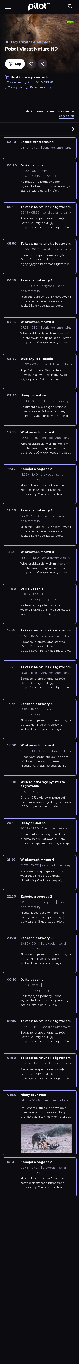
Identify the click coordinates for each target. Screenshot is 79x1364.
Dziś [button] (29, 111)
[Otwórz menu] (8, 6)
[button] (73, 129)
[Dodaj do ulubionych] (31, 64)
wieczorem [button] (65, 111)
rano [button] (50, 111)
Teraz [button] (39, 111)
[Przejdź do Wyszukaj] (70, 6)
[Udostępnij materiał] (42, 64)
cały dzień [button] (66, 116)
